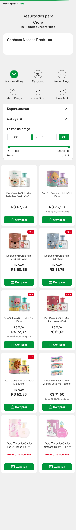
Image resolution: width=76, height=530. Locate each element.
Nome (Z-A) (62, 98)
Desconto (38, 81)
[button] (38, 109)
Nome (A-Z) (37, 98)
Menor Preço (62, 81)
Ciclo (21, 3)
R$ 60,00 (13, 151)
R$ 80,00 (63, 151)
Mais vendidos (14, 81)
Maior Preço (14, 98)
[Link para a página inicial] (9, 3)
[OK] (64, 137)
